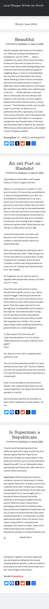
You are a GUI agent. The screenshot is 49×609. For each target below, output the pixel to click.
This (6, 179)
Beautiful (24, 40)
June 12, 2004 (37, 172)
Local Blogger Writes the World (23, 5)
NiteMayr (22, 44)
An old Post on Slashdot (24, 166)
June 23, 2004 (37, 44)
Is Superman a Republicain (24, 435)
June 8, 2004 (37, 441)
